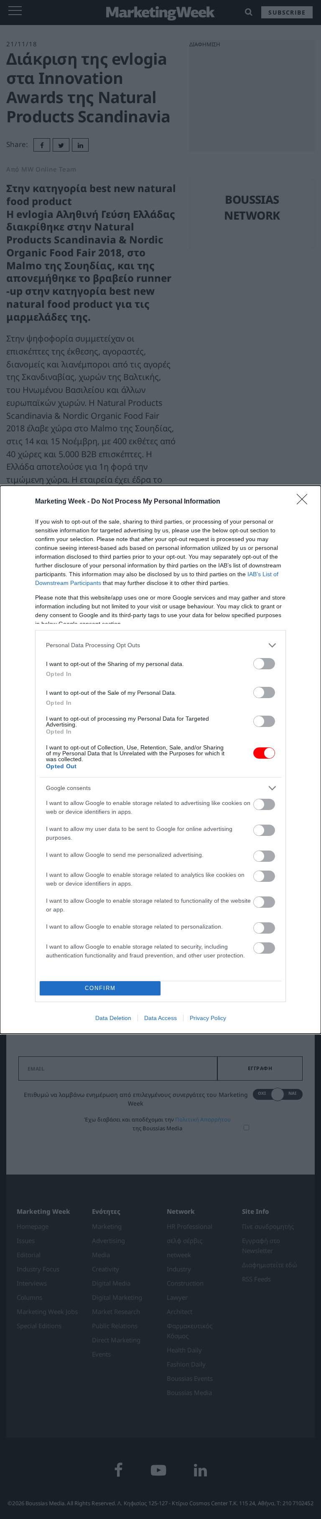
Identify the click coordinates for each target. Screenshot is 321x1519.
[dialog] (160, 760)
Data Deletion (113, 1018)
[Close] (305, 502)
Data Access (160, 1018)
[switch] (264, 663)
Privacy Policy (208, 1018)
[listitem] (160, 645)
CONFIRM (100, 988)
